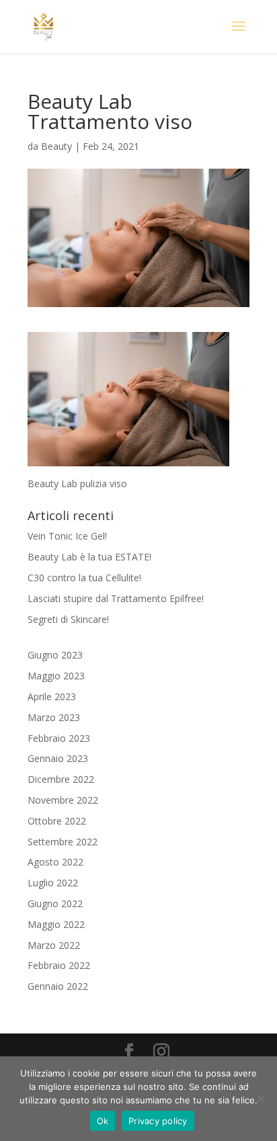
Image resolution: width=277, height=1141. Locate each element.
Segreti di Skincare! (68, 619)
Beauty (56, 146)
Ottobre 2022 (57, 820)
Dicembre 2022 (61, 779)
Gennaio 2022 (58, 986)
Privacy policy (158, 1120)
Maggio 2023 (56, 675)
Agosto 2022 (55, 861)
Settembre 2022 (62, 841)
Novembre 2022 (63, 800)
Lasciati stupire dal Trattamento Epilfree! (116, 598)
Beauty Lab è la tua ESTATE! (89, 556)
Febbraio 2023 (59, 738)
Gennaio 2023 (58, 758)
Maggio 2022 (56, 924)
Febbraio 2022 (59, 965)
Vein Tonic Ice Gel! (67, 536)
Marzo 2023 (54, 717)
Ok (103, 1120)
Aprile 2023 (52, 696)
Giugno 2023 (55, 654)
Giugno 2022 (55, 903)
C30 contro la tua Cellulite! (84, 577)
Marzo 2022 (54, 945)
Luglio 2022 (53, 882)
